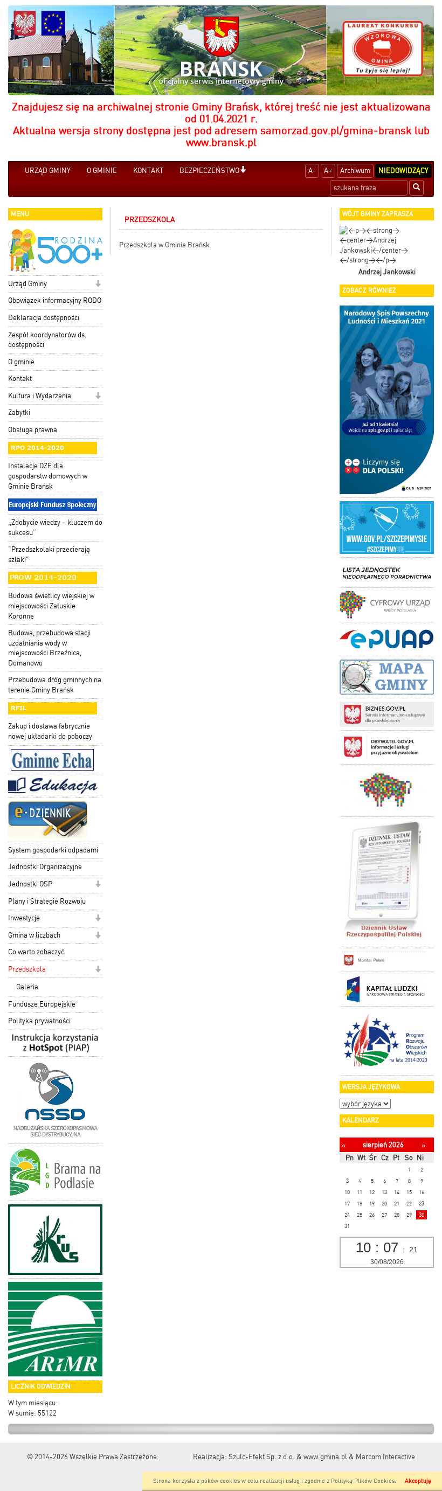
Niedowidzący (403, 171)
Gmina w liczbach (34, 935)
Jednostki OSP (30, 884)
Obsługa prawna (32, 430)
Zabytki (19, 412)
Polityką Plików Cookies (363, 1481)
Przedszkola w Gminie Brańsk (164, 245)
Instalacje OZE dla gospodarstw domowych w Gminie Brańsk (47, 476)
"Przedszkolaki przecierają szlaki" (49, 554)
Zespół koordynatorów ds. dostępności (47, 340)
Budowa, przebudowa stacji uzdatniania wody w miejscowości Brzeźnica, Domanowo (49, 648)
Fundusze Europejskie (41, 1004)
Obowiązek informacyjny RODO (54, 300)
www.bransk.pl (221, 142)
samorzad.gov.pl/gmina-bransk (336, 130)
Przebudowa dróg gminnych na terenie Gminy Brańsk (54, 685)
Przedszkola (27, 969)
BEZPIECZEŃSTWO (209, 171)
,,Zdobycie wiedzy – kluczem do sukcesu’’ (55, 527)
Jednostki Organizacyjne (45, 867)
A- (312, 171)
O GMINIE (102, 171)
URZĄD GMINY (48, 171)
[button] (242, 170)
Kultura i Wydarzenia (39, 396)
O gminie (21, 362)
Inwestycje (24, 918)
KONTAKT (148, 171)
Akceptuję (418, 1481)
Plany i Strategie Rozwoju (47, 901)
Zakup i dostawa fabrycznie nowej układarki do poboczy (50, 731)
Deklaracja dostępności (43, 318)
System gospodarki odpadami (53, 850)
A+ (328, 171)
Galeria (27, 987)
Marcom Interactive (385, 1457)
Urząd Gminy (27, 284)
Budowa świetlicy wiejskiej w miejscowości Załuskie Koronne (51, 606)
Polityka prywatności (39, 1021)
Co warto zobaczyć (36, 952)
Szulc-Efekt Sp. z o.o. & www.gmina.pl (288, 1457)
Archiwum (355, 171)
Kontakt (20, 379)
